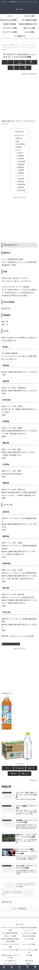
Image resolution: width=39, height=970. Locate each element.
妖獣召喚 (21, 158)
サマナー (9, 281)
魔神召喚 (21, 181)
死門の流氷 (21, 190)
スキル (18, 150)
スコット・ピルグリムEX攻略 (29, 951)
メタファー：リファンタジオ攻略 (22, 636)
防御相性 (19, 147)
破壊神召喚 (21, 184)
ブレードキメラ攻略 (29, 944)
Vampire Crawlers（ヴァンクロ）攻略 (10, 956)
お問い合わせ (29, 960)
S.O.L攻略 (29, 955)
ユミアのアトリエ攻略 (29, 933)
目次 (16, 131)
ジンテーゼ (19, 176)
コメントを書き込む (19, 908)
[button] (25, 68)
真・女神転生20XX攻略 (10, 933)
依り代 (4, 340)
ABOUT (28, 963)
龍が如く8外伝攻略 (29, 936)
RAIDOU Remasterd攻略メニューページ (28, 929)
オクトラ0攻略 (29, 939)
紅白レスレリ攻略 (10, 936)
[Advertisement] (19, 96)
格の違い (21, 153)
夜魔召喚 (21, 173)
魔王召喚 (21, 187)
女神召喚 (21, 170)
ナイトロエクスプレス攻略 (10, 950)
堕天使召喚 (21, 161)
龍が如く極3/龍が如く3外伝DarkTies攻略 (10, 940)
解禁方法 (19, 138)
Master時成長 (20, 144)
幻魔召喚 (21, 164)
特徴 (17, 141)
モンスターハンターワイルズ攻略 (10, 945)
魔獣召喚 (21, 167)
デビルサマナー (19, 135)
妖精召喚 (21, 156)
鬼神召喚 (21, 179)
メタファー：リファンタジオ (11, 644)
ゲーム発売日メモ (10, 960)
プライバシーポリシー (10, 963)
